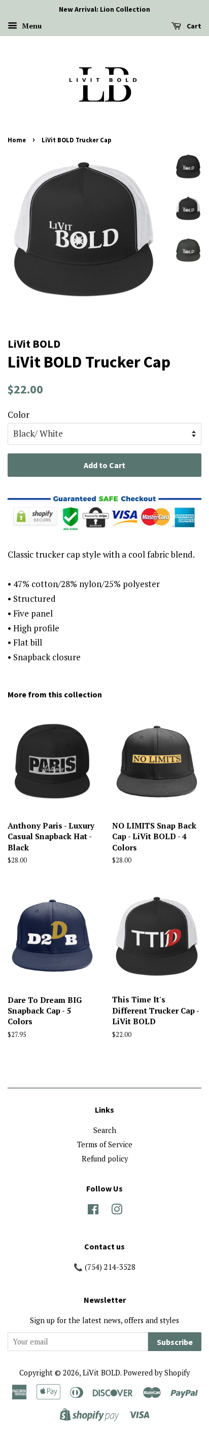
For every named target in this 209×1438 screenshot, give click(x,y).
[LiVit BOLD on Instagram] (116, 1211)
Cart (193, 25)
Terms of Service (104, 1144)
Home (17, 140)
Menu (31, 25)
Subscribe (175, 1342)
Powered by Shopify (156, 1373)
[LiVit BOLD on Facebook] (93, 1211)
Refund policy (105, 1159)
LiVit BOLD (101, 1373)
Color (18, 414)
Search (104, 1130)
